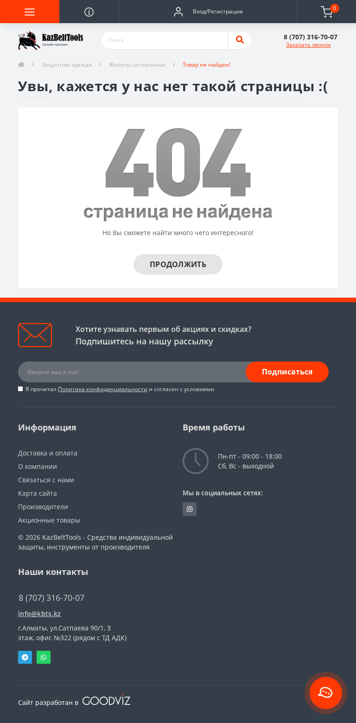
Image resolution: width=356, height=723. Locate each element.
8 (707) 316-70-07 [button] (51, 597)
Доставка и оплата (47, 453)
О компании (37, 466)
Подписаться (287, 372)
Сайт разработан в (49, 702)
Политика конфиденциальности (102, 389)
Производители (43, 506)
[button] (208, 11)
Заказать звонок (308, 45)
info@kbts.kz (39, 613)
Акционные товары (49, 520)
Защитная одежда (67, 65)
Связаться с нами (46, 479)
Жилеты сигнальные (137, 65)
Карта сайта (37, 493)
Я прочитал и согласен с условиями (119, 389)
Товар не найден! (206, 65)
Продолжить (178, 264)
